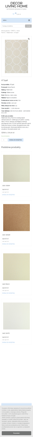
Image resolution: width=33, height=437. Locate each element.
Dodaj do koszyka (15, 140)
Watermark (10, 32)
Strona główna (5, 30)
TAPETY (13, 30)
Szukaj (28, 26)
